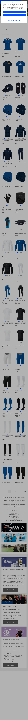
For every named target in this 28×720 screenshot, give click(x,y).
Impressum (17, 20)
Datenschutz (11, 20)
